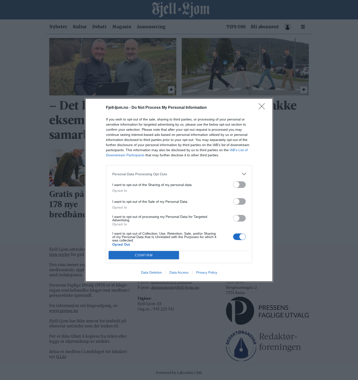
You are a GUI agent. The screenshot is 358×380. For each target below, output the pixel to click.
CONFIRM (144, 255)
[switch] (239, 184)
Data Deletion (151, 272)
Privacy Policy (206, 272)
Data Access (179, 272)
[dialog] (179, 190)
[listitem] (179, 173)
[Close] (263, 107)
